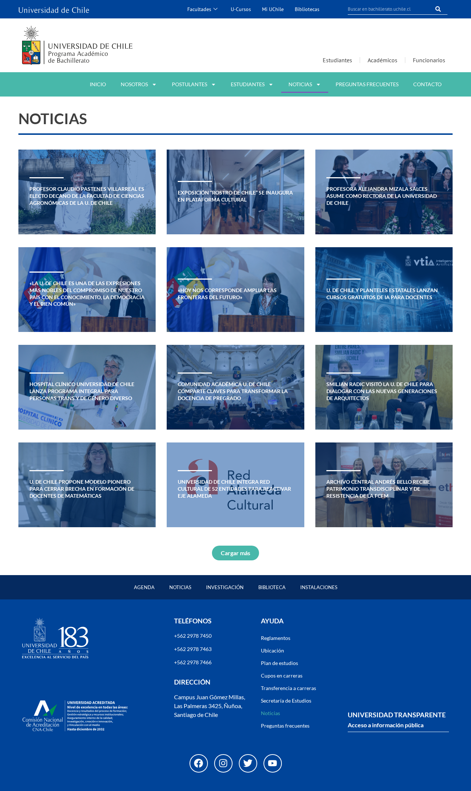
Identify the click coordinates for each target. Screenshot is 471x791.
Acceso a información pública (386, 724)
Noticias (300, 84)
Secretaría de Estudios (286, 700)
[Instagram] (223, 763)
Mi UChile (273, 9)
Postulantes (189, 84)
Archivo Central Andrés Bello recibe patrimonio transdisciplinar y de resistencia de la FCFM (378, 488)
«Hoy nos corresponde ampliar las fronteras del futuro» (227, 293)
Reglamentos (275, 638)
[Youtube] (272, 763)
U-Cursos (241, 9)
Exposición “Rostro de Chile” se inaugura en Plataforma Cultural (235, 196)
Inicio (98, 84)
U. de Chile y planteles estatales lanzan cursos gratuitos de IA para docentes (382, 293)
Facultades (199, 9)
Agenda (144, 587)
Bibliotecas (307, 9)
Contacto (427, 84)
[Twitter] (248, 763)
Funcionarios (429, 60)
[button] (235, 553)
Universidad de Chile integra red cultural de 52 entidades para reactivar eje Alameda (234, 488)
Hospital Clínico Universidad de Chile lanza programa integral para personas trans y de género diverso (81, 391)
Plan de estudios (279, 663)
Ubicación (272, 650)
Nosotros (134, 84)
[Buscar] (438, 9)
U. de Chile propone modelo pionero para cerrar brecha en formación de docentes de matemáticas (81, 488)
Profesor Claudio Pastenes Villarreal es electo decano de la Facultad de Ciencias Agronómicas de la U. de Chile (86, 196)
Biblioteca (272, 587)
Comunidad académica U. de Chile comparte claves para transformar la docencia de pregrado (233, 391)
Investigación (225, 587)
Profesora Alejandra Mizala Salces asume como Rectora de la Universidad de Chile (381, 196)
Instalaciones (318, 587)
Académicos (382, 60)
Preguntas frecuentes (367, 84)
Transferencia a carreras (288, 688)
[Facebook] (199, 763)
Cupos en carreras (281, 675)
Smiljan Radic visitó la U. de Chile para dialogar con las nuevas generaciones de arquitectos (381, 391)
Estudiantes (337, 60)
